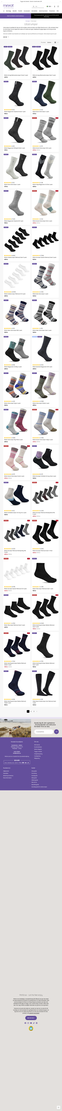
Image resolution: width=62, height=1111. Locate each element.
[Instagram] (28, 1023)
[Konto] (54, 6)
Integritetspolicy (38, 754)
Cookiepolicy (37, 756)
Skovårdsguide (35, 784)
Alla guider (34, 771)
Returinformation (7, 778)
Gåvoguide (34, 778)
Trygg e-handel (38, 751)
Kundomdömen (38, 747)
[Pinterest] (37, 1023)
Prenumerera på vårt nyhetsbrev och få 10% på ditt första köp (46, 16)
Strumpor (28, 21)
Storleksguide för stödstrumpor (39, 787)
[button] (49, 42)
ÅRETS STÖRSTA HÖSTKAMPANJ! (15, 16)
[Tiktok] (34, 1023)
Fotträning (34, 773)
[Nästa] (36, 711)
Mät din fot (34, 782)
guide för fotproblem (34, 1013)
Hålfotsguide (34, 780)
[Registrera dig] (56, 731)
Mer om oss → (31, 1018)
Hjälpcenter (6, 771)
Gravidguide (34, 775)
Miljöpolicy (37, 758)
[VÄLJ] (27, 69)
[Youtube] (31, 1023)
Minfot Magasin (38, 749)
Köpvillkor (5, 773)
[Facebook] (25, 1023)
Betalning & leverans (8, 775)
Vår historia (37, 745)
